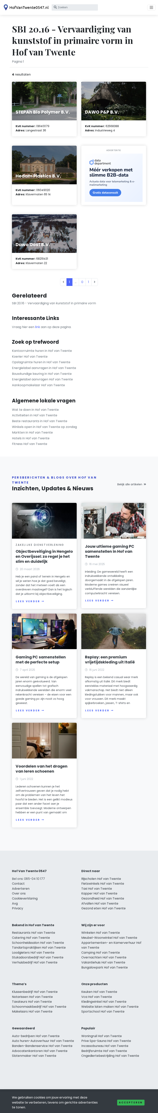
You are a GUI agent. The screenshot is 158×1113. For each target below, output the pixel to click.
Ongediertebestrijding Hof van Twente (110, 1055)
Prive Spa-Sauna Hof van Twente (106, 1041)
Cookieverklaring (25, 898)
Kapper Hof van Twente (99, 893)
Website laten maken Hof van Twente (110, 1006)
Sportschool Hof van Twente (102, 1011)
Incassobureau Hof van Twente (104, 1046)
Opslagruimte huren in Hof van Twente (41, 362)
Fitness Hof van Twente (29, 444)
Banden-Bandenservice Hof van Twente (42, 1046)
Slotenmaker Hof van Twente (34, 1055)
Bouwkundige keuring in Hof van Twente (42, 374)
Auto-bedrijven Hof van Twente (36, 1036)
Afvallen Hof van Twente (99, 903)
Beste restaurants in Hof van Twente (39, 421)
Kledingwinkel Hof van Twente (103, 1001)
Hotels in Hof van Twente (31, 438)
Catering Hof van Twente (31, 937)
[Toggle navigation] (151, 7)
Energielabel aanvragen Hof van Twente (42, 379)
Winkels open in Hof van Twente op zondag (44, 427)
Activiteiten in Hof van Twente (34, 415)
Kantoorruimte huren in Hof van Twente (42, 351)
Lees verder (28, 601)
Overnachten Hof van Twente (103, 957)
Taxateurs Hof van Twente (32, 1001)
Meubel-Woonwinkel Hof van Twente (109, 937)
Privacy (17, 908)
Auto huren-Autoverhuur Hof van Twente (43, 1041)
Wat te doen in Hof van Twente (35, 409)
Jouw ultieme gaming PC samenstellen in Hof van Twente (109, 551)
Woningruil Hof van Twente (101, 1036)
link (37, 327)
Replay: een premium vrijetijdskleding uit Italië (110, 659)
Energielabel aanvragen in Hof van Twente (44, 368)
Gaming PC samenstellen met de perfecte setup (41, 659)
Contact (18, 883)
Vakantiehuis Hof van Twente (103, 962)
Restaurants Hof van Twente (33, 932)
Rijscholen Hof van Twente (101, 879)
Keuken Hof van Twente (99, 992)
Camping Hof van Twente (100, 952)
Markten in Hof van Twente (32, 432)
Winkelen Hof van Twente (100, 932)
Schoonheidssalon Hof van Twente (38, 942)
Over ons (19, 893)
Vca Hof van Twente (96, 997)
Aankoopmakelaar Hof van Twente (38, 385)
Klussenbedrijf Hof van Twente (35, 992)
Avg (15, 903)
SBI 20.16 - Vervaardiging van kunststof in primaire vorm (54, 303)
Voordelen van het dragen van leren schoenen (41, 769)
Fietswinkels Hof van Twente (102, 883)
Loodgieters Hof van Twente (33, 952)
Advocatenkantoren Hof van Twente (39, 1051)
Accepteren (131, 1102)
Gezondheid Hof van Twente (102, 898)
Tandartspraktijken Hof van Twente (39, 947)
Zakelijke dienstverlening (40, 545)
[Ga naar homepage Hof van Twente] (25, 7)
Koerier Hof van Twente (30, 356)
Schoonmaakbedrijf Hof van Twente (39, 1006)
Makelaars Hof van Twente (32, 1011)
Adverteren (20, 888)
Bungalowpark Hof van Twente (104, 967)
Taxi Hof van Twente (96, 888)
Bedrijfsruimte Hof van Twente (104, 1051)
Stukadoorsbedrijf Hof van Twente (37, 957)
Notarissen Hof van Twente (32, 997)
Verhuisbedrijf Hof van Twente (34, 962)
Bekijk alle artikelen (129, 484)
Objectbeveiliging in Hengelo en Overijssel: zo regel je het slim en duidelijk (44, 556)
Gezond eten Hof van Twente (103, 908)
